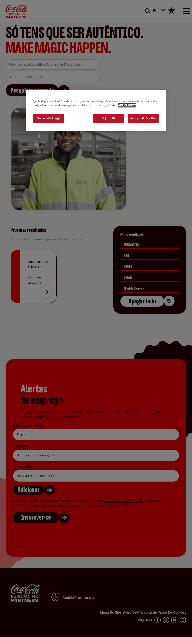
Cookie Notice (127, 105)
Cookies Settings (48, 118)
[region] (96, 110)
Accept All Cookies (143, 118)
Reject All (108, 118)
